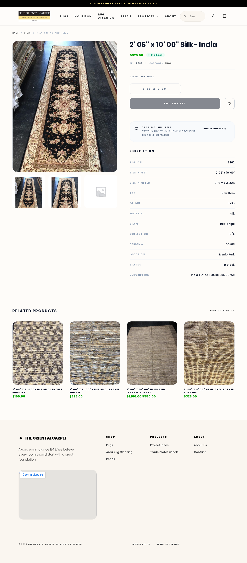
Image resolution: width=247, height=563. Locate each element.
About (170, 16)
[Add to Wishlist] (229, 103)
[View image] (28, 191)
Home (15, 33)
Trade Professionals (164, 452)
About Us (200, 445)
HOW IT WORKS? (215, 128)
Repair (126, 16)
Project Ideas (159, 445)
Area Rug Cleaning (119, 452)
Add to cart (175, 103)
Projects (146, 16)
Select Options (142, 77)
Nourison (83, 16)
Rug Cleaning (106, 16)
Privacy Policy (141, 544)
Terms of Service (168, 544)
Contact (200, 452)
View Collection (222, 310)
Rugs (64, 16)
